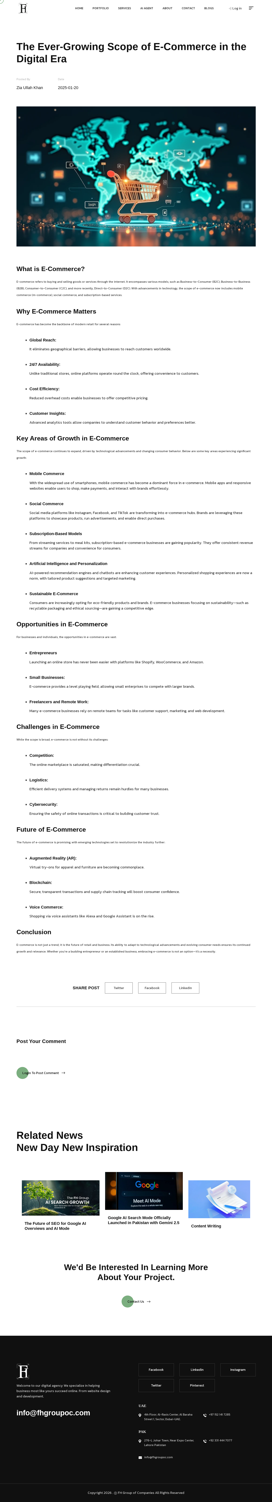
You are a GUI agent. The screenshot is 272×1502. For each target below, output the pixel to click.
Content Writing (206, 1226)
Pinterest (197, 1385)
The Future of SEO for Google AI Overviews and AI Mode (55, 1226)
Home (79, 8)
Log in (237, 8)
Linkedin (185, 987)
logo (23, 8)
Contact (188, 8)
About (167, 8)
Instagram (238, 1369)
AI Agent (146, 8)
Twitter (119, 987)
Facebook (152, 987)
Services (124, 8)
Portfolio (101, 8)
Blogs (209, 8)
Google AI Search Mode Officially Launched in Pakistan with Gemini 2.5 (143, 1220)
